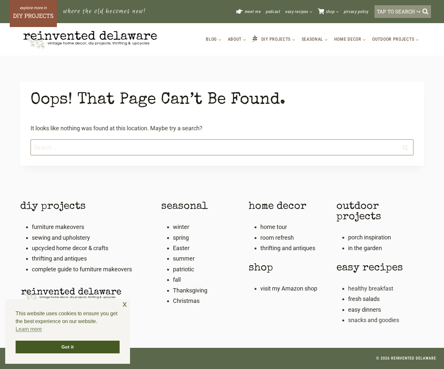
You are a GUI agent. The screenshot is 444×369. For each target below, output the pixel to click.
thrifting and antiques (59, 258)
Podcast (273, 11)
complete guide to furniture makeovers (82, 269)
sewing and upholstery (61, 237)
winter (181, 226)
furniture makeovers (58, 226)
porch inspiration (369, 237)
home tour (273, 226)
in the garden (365, 248)
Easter (181, 248)
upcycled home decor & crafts (70, 248)
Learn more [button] (29, 329)
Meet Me (253, 11)
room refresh (277, 237)
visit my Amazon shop (288, 288)
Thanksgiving (190, 290)
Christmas (186, 300)
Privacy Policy (356, 11)
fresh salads (364, 298)
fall (177, 279)
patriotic (183, 269)
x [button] (125, 304)
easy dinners (364, 309)
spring (181, 237)
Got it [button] (67, 346)
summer (184, 258)
